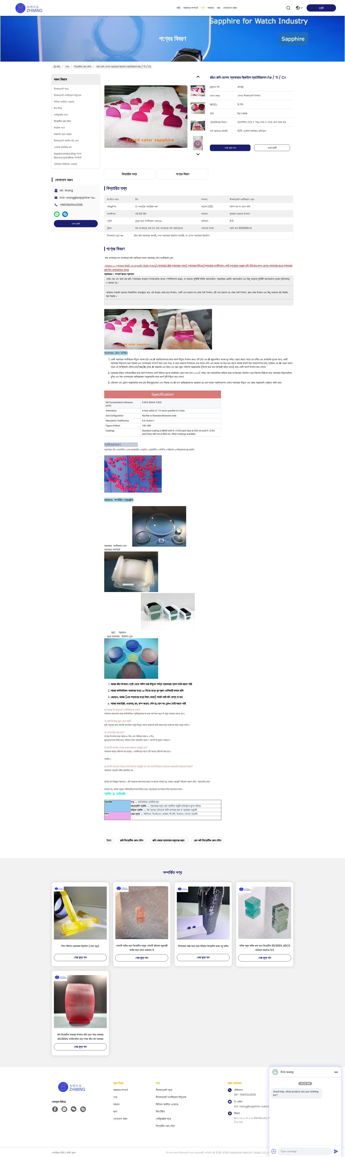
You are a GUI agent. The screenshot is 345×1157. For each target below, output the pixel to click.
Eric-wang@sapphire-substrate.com (86, 198)
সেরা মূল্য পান (230, 148)
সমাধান (211, 8)
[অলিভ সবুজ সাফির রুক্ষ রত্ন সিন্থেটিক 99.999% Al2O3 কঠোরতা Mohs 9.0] (264, 913)
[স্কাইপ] (65, 214)
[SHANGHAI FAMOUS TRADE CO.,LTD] (29, 8)
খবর (218, 8)
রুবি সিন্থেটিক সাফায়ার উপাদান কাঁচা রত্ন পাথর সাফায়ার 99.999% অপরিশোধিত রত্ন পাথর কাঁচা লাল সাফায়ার (80, 1037)
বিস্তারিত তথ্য (129, 174)
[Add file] (273, 1151)
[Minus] (336, 1072)
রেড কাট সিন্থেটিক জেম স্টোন (207, 840)
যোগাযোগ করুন (230, 8)
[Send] (336, 1151)
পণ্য (203, 8)
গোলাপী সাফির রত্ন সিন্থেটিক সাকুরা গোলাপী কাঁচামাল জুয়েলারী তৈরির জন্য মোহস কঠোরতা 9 (142, 948)
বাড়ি (178, 8)
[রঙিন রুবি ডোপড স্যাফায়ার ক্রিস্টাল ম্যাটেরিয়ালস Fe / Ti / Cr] (145, 116)
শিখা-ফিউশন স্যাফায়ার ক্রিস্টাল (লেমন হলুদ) (80, 946)
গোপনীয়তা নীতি (58, 1152)
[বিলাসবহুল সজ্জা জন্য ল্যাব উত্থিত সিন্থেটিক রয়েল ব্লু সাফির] (203, 913)
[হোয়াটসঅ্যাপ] (57, 214)
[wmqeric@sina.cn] (83, 1109)
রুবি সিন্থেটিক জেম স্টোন (131, 840)
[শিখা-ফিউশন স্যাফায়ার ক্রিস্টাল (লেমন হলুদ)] (80, 913)
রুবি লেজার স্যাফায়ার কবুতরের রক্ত (169, 840)
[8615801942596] (64, 1109)
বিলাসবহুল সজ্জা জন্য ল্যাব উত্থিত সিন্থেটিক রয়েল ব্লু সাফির (203, 946)
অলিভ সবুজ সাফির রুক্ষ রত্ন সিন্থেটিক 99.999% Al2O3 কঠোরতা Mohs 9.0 (264, 948)
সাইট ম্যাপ (71, 1152)
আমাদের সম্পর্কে (190, 8)
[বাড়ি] (71, 1091)
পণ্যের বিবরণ (182, 174)
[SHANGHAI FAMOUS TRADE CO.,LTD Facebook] (55, 1109)
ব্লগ (115, 1111)
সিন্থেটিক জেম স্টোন (82, 66)
